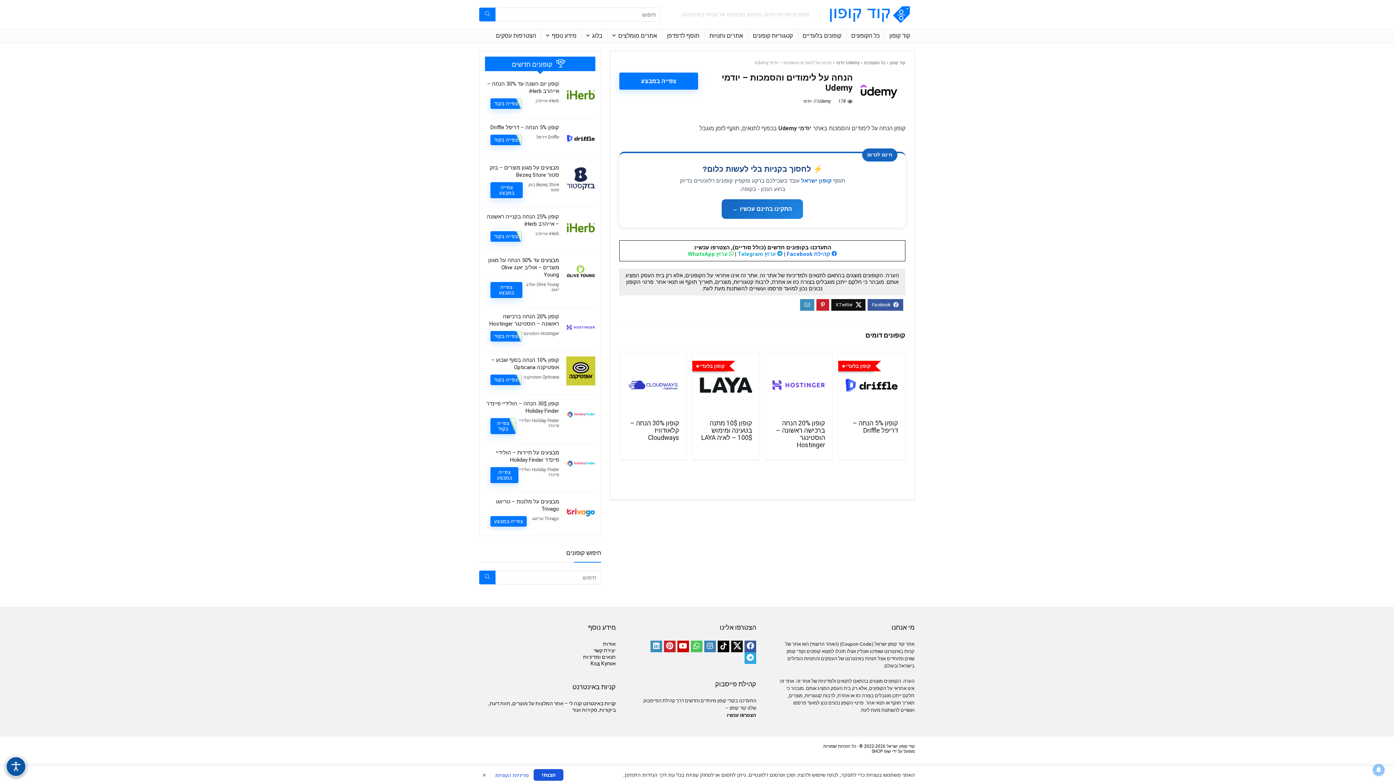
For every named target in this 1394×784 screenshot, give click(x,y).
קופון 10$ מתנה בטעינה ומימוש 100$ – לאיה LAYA (726, 430)
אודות (609, 644)
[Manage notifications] (1379, 770)
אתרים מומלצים (637, 35)
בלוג (597, 35)
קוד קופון (899, 35)
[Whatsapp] (696, 646)
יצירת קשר (605, 650)
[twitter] (737, 646)
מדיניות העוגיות (512, 775)
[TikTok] (723, 646)
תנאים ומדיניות (599, 657)
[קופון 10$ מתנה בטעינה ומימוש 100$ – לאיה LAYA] (726, 385)
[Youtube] (683, 646)
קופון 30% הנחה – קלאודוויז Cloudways (654, 430)
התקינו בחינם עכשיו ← (762, 209)
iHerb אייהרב (547, 100)
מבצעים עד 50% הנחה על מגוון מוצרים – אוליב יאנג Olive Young (523, 267)
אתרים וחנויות (726, 35)
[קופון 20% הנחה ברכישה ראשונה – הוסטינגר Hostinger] (799, 385)
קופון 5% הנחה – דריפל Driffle (875, 427)
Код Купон (603, 663)
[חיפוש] (487, 14)
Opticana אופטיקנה (541, 377)
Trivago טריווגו (545, 518)
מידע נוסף (564, 35)
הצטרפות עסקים (516, 35)
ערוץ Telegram (757, 254)
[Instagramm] (710, 646)
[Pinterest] (670, 646)
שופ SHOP (881, 751)
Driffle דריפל (547, 137)
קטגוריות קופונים (773, 35)
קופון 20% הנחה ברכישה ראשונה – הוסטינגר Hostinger (800, 434)
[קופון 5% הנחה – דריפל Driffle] (872, 385)
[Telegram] (750, 658)
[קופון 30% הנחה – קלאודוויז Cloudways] (653, 385)
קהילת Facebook (809, 254)
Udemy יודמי (848, 62)
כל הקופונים (865, 35)
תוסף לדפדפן (683, 35)
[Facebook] (750, 646)
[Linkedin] (656, 646)
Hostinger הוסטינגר (541, 333)
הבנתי (548, 774)
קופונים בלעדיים (822, 35)
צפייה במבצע (658, 81)
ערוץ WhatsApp (708, 254)
